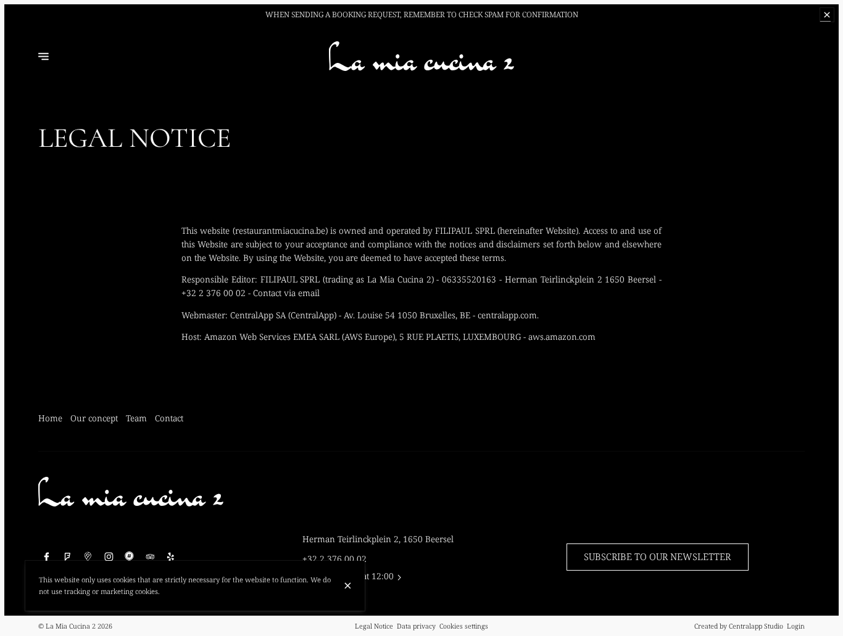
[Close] (348, 585)
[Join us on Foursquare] (67, 557)
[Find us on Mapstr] (129, 557)
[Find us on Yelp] (171, 557)
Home (50, 418)
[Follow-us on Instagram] (108, 557)
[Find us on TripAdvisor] (150, 557)
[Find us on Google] (88, 557)
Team (136, 418)
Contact (169, 418)
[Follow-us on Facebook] (47, 557)
